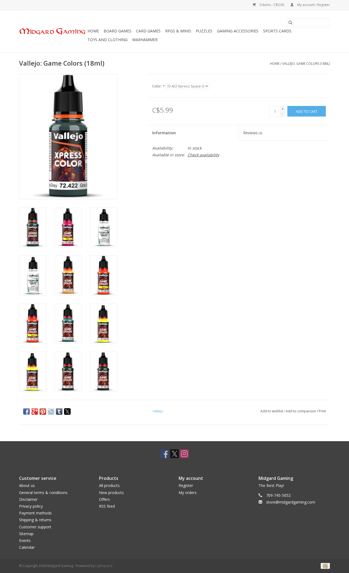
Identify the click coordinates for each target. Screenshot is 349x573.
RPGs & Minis (178, 30)
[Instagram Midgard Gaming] (184, 453)
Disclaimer (28, 499)
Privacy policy (31, 506)
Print (322, 411)
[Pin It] (43, 411)
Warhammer (145, 39)
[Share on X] (67, 411)
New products (111, 492)
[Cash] (324, 565)
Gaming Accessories (237, 30)
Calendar (27, 547)
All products (109, 485)
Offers (104, 499)
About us (27, 485)
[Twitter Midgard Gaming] (174, 453)
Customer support (35, 526)
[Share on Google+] (34, 411)
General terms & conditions (43, 492)
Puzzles (204, 30)
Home (93, 30)
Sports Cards (277, 30)
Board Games (117, 30)
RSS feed (107, 506)
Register (186, 485)
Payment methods (35, 513)
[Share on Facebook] (26, 411)
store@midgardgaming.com (290, 502)
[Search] (290, 22)
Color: (158, 86)
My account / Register (313, 4)
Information (164, 132)
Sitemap (26, 533)
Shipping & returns (35, 519)
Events (25, 540)
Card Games (148, 30)
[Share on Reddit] (51, 411)
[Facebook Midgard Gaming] (164, 453)
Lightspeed (103, 565)
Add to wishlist (272, 411)
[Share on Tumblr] (59, 411)
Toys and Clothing (108, 39)
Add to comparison (301, 411)
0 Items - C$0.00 (272, 4)
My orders (188, 492)
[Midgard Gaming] (52, 31)
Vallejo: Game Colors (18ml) (306, 63)
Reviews (252, 132)
